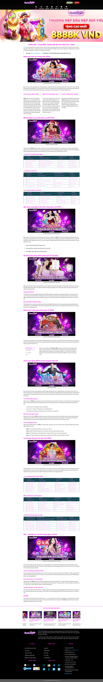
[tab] (30, 348)
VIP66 (24, 47)
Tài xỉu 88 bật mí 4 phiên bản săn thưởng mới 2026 (75, 620)
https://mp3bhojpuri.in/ (36, 53)
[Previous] (23, 620)
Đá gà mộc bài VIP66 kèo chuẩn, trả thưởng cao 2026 (60, 620)
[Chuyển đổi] (24, 245)
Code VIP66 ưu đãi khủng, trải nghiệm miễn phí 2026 (32, 620)
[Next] (80, 620)
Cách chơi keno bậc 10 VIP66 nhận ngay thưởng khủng (46, 620)
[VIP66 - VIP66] (29, 2)
